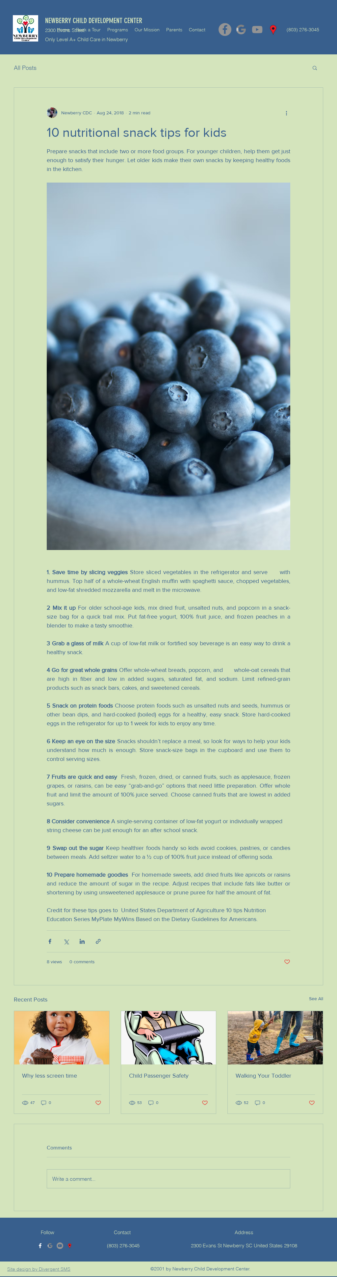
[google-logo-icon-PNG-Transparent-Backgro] (241, 29)
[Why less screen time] (61, 1037)
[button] (315, 67)
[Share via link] (98, 941)
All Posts (25, 68)
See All (316, 998)
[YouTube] (257, 29)
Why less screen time (49, 1075)
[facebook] (40, 1245)
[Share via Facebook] (50, 941)
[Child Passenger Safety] (168, 1037)
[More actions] (286, 113)
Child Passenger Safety (159, 1075)
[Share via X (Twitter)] (66, 941)
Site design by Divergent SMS (38, 1269)
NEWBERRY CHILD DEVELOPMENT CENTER (93, 20)
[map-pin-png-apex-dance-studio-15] (273, 29)
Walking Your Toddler (263, 1075)
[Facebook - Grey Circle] (225, 29)
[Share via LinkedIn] (82, 941)
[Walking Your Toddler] (275, 1037)
